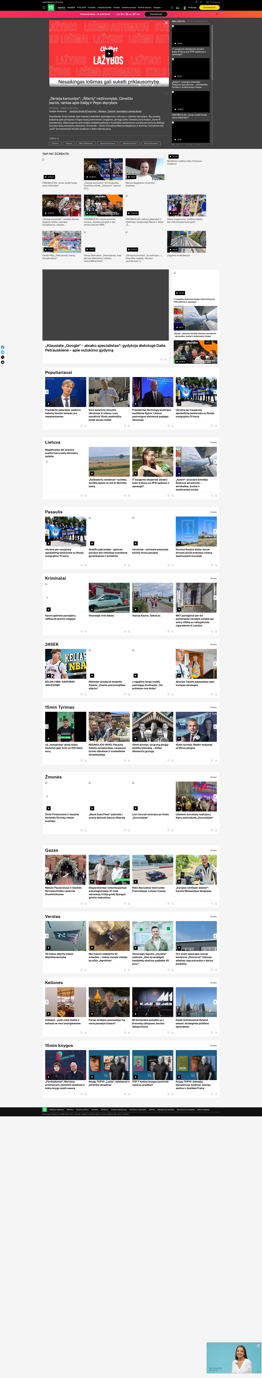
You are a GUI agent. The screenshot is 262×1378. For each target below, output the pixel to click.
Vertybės (95, 1110)
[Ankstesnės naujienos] (47, 392)
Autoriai (152, 1110)
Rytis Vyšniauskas (151, 143)
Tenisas (116, 7)
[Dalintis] (165, 359)
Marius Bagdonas (86, 143)
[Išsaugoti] (161, 359)
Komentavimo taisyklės (186, 1110)
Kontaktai (104, 1110)
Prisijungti (192, 7)
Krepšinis (71, 7)
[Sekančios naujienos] (215, 392)
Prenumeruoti (209, 7)
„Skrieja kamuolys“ (130, 143)
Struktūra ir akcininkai (138, 1110)
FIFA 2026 (81, 7)
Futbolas (91, 7)
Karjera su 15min (82, 1110)
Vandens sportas (129, 7)
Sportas (54, 108)
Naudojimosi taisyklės (166, 1110)
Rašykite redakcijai (57, 1110)
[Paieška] (172, 7)
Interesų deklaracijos (119, 1110)
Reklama (70, 1110)
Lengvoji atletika (104, 7)
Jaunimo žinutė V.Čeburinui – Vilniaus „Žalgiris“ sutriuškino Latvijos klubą (105, 111)
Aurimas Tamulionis (107, 143)
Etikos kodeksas (203, 1110)
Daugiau (157, 7)
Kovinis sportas (144, 7)
